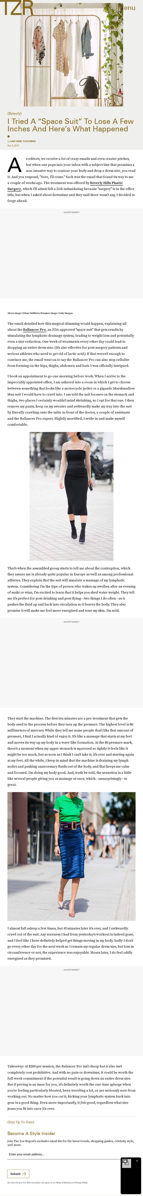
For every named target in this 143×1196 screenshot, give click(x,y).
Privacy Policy (81, 1182)
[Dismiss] (137, 1161)
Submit (15, 1174)
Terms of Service (63, 1182)
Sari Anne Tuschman (23, 141)
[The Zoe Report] (16, 7)
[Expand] (125, 1161)
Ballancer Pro (34, 329)
